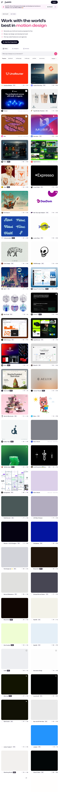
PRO (14, 85)
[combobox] (27, 54)
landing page (18, 58)
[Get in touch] (19, 81)
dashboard (10, 58)
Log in (54, 2)
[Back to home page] (8, 2)
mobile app (27, 58)
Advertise (25, 110)
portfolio (34, 58)
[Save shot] (22, 81)
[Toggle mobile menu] (2, 2)
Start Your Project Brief (11, 42)
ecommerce (41, 58)
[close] (55, 7)
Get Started (50, 6)
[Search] (55, 53)
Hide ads (20, 110)
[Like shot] (25, 81)
